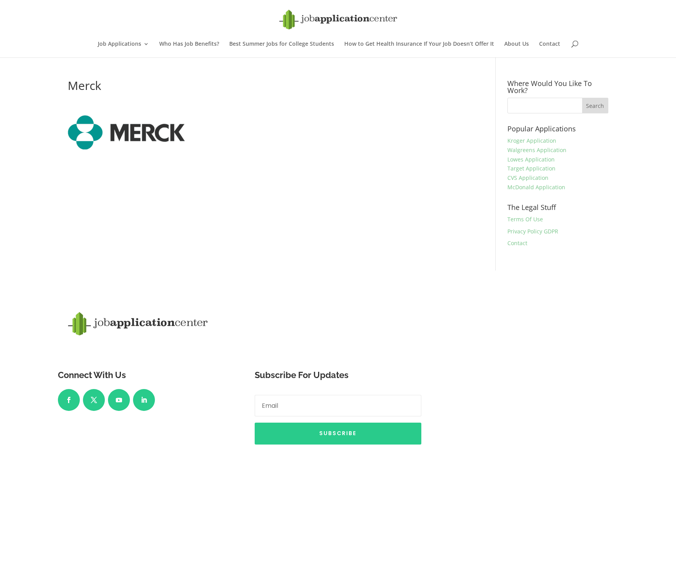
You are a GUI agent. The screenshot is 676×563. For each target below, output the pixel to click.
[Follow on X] (94, 400)
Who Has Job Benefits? (189, 44)
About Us (516, 44)
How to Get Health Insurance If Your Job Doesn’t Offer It (419, 44)
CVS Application (527, 177)
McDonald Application (536, 187)
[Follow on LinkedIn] (144, 400)
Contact (549, 44)
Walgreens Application (536, 150)
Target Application (531, 168)
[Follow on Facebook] (69, 400)
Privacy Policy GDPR (532, 231)
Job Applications (119, 44)
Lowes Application (531, 159)
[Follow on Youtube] (119, 400)
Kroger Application (531, 140)
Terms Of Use (525, 219)
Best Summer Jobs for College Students (281, 44)
